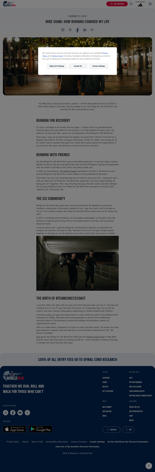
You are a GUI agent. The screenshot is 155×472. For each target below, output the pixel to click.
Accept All (78, 66)
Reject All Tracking (57, 66)
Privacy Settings (99, 66)
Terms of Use (57, 56)
